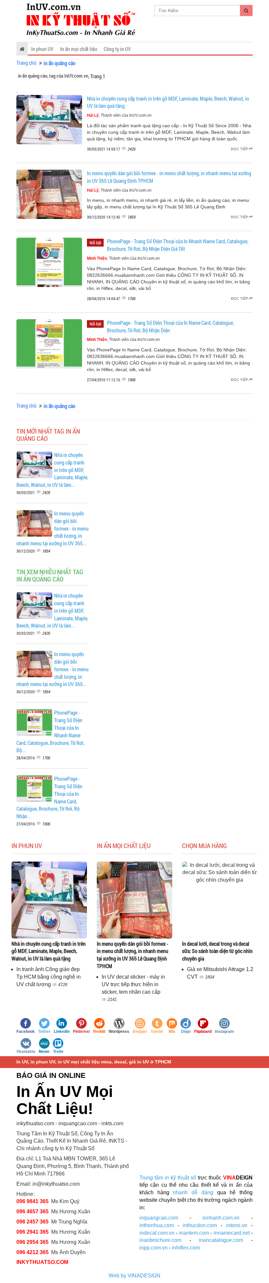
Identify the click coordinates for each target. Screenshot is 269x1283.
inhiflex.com (186, 1247)
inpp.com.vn (153, 1247)
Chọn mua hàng (204, 845)
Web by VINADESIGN (134, 1275)
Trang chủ (26, 62)
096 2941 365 (32, 1232)
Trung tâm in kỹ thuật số (167, 1177)
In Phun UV (26, 845)
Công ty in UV (117, 48)
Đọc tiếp (240, 149)
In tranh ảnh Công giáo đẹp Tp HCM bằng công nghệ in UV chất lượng (48, 976)
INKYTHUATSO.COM (42, 1262)
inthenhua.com (156, 1225)
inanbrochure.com (160, 1240)
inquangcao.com (158, 1218)
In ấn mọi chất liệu (78, 48)
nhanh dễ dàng (193, 1192)
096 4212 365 (32, 1252)
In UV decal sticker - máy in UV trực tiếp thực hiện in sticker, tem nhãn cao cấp (133, 984)
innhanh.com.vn (220, 1218)
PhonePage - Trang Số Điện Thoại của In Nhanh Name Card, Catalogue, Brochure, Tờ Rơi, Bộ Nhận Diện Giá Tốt (177, 245)
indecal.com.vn (157, 1233)
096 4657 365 (33, 1211)
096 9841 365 (32, 1201)
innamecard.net (232, 1233)
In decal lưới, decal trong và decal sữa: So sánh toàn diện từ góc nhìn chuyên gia (217, 951)
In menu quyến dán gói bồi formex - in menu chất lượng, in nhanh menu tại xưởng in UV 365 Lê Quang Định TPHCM (132, 955)
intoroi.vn (236, 1225)
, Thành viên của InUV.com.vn (119, 115)
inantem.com (194, 1233)
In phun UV (42, 48)
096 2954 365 (32, 1242)
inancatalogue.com (221, 1240)
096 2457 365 (32, 1221)
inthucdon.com (200, 1225)
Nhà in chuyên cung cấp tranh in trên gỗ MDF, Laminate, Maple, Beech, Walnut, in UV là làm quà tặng (48, 951)
